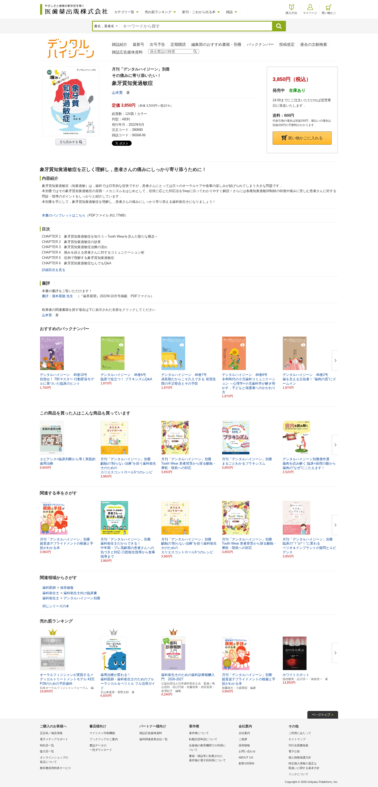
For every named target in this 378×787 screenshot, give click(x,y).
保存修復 (67, 588)
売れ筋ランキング (158, 12)
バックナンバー (260, 44)
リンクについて (298, 774)
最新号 (138, 44)
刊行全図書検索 (298, 745)
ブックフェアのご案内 (103, 739)
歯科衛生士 (50, 593)
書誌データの (100, 748)
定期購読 (178, 44)
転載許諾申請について (203, 739)
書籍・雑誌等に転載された (207, 758)
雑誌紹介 (119, 44)
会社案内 (244, 733)
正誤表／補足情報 (51, 733)
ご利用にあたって (300, 733)
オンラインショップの (54, 760)
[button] (334, 361)
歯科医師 (49, 588)
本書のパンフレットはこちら (63, 215)
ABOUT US (246, 757)
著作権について (199, 733)
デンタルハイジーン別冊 (82, 598)
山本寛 (117, 93)
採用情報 (244, 745)
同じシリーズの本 (55, 606)
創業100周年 (247, 763)
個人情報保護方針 (300, 757)
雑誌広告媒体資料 (127, 52)
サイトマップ (297, 739)
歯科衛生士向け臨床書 (80, 593)
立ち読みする (69, 142)
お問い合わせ (247, 751)
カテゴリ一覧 (124, 12)
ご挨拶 (243, 739)
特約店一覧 (47, 745)
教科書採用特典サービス (55, 768)
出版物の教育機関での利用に (207, 748)
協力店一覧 (47, 751)
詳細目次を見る (53, 270)
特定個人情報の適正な (304, 766)
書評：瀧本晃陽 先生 (57, 296)
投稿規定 (287, 44)
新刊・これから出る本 (198, 12)
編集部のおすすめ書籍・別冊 (216, 44)
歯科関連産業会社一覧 (153, 739)
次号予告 (157, 44)
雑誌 (229, 12)
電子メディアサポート (54, 739)
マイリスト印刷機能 (102, 733)
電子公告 (294, 751)
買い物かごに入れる (305, 138)
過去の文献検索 (313, 44)
